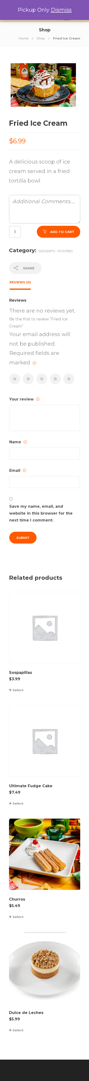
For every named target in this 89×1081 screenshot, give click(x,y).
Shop (41, 38)
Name (15, 442)
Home (23, 38)
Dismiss (61, 10)
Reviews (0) (20, 282)
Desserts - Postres (56, 251)
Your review (22, 399)
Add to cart (62, 232)
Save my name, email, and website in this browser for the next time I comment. (41, 513)
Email (15, 470)
